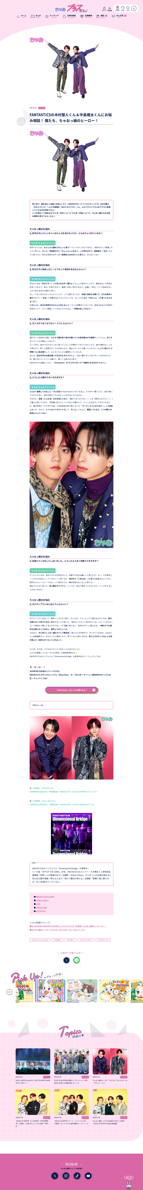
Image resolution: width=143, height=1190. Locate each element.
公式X (38, 904)
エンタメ (41, 108)
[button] (9, 992)
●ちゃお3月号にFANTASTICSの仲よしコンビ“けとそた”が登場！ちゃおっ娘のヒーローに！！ (68, 926)
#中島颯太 (57, 940)
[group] (29, 991)
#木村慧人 (70, 940)
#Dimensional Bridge (40, 940)
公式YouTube (41, 907)
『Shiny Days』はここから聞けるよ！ (71, 690)
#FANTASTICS (103, 940)
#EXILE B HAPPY (86, 940)
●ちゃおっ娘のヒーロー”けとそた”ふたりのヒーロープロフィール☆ (57, 929)
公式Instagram (42, 900)
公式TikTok (40, 911)
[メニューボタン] (133, 8)
